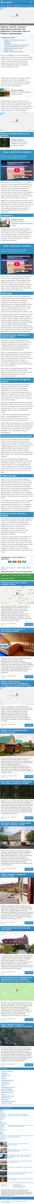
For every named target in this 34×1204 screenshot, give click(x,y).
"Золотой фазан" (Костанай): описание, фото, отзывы (15, 928)
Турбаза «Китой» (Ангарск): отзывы (13, 51)
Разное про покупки (7, 1071)
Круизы (3, 1078)
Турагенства (4, 1099)
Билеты (3, 1094)
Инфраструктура (8, 50)
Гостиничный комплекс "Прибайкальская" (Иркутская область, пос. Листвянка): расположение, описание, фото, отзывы (17, 979)
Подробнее (28, 624)
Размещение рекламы (19, 1185)
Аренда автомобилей (7, 1090)
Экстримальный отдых (8, 1101)
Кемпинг (3, 625)
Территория (7, 43)
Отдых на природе (6, 1089)
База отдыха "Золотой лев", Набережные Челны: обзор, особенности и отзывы (19, 143)
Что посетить (5, 1082)
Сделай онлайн (5, 1075)
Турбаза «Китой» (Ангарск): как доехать (14, 40)
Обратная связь (5, 1185)
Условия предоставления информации (11, 1201)
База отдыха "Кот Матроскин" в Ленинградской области (12, 630)
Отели (3, 1085)
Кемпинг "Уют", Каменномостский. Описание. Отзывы (21, 93)
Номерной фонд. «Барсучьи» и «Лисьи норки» (16, 45)
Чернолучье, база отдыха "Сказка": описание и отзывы (14, 583)
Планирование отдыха (7, 1096)
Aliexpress (4, 1073)
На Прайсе (8, 2)
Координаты (7, 41)
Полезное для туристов (8, 1087)
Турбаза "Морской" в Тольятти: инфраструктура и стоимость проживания (17, 1025)
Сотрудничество (17, 1184)
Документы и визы (6, 1092)
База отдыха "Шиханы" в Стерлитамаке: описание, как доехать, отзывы (22, 223)
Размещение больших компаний (13, 48)
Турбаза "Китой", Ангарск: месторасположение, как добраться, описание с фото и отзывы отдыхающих (16, 683)
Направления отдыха (7, 1080)
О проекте (3, 1184)
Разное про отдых (6, 1103)
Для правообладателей (19, 1187)
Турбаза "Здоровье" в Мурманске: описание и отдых (13, 875)
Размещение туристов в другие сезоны (14, 46)
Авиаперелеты (5, 1084)
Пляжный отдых (6, 1097)
